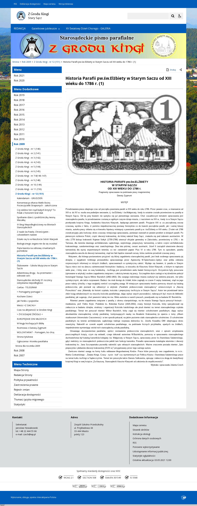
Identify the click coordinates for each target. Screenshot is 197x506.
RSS (15, 4)
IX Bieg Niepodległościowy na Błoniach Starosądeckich (36, 226)
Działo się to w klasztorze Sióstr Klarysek (37, 239)
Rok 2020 (19, 80)
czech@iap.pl (29, 434)
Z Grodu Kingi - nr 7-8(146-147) (30, 175)
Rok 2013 (19, 124)
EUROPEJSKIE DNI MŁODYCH (31, 318)
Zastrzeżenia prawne (26, 385)
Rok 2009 (19, 144)
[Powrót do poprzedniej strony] (181, 70)
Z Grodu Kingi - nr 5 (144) (27, 166)
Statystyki (19, 404)
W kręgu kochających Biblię (30, 323)
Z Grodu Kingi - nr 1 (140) (27, 148)
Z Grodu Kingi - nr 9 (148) (27, 180)
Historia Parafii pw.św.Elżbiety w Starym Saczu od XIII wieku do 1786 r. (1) (37, 258)
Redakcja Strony (23, 375)
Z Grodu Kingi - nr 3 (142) (27, 157)
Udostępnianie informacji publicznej (150, 451)
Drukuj (173, 70)
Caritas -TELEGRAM (27, 287)
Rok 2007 (19, 355)
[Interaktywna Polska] (183, 498)
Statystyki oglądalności (144, 455)
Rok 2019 (19, 95)
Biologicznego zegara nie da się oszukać (37, 243)
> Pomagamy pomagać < (29, 291)
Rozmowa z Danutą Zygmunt (31, 327)
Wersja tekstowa (66, 4)
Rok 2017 (19, 105)
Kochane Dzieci (24, 296)
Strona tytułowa (25, 336)
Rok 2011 (19, 134)
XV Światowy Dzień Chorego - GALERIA (88, 28)
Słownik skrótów (141, 429)
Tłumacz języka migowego (29, 399)
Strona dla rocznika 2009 (27, 345)
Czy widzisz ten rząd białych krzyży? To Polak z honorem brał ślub (36, 211)
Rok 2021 (19, 75)
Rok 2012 (19, 129)
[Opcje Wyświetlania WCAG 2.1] (179, 16)
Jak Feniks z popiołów (27, 300)
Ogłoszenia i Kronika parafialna (32, 341)
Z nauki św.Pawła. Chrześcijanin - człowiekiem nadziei (33, 233)
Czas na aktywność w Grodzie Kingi (34, 309)
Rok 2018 (19, 100)
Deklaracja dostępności (30, 4)
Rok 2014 (19, 119)
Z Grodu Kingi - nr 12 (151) (29, 193)
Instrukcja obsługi (141, 434)
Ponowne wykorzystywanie (146, 447)
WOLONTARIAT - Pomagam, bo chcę (35, 332)
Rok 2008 (19, 350)
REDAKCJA (20, 28)
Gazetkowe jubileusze (44, 28)
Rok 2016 (19, 109)
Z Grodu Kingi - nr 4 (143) (27, 162)
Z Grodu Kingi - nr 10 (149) (28, 184)
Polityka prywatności (26, 380)
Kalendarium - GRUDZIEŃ (29, 198)
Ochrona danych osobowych (147, 438)
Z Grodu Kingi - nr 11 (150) (28, 189)
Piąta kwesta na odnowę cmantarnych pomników (36, 249)
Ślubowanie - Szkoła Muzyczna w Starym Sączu (37, 267)
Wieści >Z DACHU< (26, 305)
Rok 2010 (19, 139)
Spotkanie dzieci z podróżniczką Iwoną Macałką (36, 219)
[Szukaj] (172, 16)
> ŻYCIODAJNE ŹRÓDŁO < (30, 314)
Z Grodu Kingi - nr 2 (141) (27, 153)
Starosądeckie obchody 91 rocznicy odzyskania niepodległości (34, 281)
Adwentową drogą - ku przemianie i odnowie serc (34, 274)
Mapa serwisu (50, 4)
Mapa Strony (21, 370)
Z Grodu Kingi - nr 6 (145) (27, 171)
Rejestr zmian (22, 389)
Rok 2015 (19, 114)
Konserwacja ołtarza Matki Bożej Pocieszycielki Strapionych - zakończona (37, 204)
